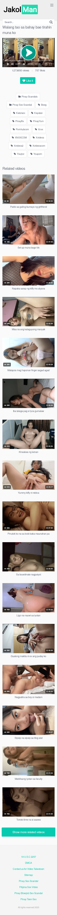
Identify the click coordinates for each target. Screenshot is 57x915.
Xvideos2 (18, 145)
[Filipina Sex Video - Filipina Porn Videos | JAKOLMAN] (21, 9)
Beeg (43, 104)
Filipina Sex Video (28, 887)
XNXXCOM (20, 137)
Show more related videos (28, 832)
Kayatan (38, 113)
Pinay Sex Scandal (22, 104)
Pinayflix (19, 121)
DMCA (28, 863)
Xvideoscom (38, 145)
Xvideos (39, 137)
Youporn (37, 154)
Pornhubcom (22, 129)
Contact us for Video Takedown (28, 869)
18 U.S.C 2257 (28, 856)
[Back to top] (51, 908)
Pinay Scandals (29, 96)
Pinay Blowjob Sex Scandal (28, 893)
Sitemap (28, 875)
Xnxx (40, 129)
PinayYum (38, 121)
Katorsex (20, 113)
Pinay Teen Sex (28, 899)
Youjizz (20, 154)
